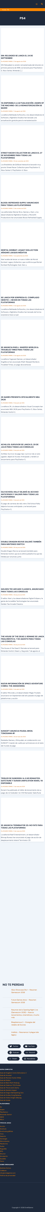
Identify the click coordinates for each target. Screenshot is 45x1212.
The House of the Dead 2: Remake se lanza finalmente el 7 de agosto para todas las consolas (22, 639)
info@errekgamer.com (7, 1173)
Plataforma (4, 1144)
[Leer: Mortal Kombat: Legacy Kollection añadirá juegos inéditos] (22, 234)
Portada (4, 9)
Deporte (3, 1136)
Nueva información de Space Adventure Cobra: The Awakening (22, 684)
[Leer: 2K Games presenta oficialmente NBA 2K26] (22, 381)
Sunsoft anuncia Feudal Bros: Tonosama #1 (17, 732)
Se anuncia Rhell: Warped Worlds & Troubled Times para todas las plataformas (20, 349)
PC (1, 1107)
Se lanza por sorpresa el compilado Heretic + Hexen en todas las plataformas (20, 300)
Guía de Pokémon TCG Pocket (10, 1085)
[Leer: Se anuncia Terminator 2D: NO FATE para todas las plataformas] (22, 809)
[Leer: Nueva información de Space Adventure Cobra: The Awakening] (22, 668)
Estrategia (3, 1139)
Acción (2, 1126)
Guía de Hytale (5, 1100)
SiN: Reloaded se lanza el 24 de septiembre (17, 56)
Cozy (2, 1134)
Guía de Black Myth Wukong (9, 1083)
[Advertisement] (22, 957)
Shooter (3, 1154)
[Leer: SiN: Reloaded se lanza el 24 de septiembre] (22, 40)
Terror (2, 1161)
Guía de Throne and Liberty (9, 1088)
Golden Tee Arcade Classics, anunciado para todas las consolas (22, 590)
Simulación (4, 1156)
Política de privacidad (7, 1176)
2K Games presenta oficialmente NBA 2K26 (20, 398)
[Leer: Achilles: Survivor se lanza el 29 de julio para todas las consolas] (22, 429)
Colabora (3, 1171)
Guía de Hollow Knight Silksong (10, 1098)
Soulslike (3, 1159)
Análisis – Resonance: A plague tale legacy (25, 1033)
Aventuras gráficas (6, 1131)
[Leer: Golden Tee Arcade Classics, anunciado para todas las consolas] (22, 573)
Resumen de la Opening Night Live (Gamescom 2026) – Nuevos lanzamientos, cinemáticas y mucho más (25, 1014)
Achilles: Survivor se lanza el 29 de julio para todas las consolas (20, 445)
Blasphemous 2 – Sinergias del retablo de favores (23, 1023)
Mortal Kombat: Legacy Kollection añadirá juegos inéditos (19, 251)
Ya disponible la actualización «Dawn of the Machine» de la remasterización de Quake (22, 105)
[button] (42, 4)
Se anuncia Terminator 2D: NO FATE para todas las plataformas (22, 826)
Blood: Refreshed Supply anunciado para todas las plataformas (20, 204)
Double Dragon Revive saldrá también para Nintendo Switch (21, 543)
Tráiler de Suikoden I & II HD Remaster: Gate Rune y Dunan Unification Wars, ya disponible (22, 780)
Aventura (3, 1129)
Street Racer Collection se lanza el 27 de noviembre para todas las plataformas (21, 155)
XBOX (2, 1117)
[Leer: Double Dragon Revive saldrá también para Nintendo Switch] (22, 526)
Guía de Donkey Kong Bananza (10, 1095)
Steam (2, 1110)
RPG (1, 1151)
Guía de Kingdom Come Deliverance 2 (13, 1073)
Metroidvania (4, 1141)
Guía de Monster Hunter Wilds (10, 1078)
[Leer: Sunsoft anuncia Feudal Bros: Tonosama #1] (22, 715)
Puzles (2, 1146)
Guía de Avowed (5, 1075)
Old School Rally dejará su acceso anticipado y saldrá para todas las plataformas (20, 494)
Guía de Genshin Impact (8, 1090)
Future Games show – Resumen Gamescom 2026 (23, 1001)
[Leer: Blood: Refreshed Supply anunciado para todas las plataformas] (22, 187)
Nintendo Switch (6, 1115)
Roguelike (3, 1149)
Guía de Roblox (5, 1080)
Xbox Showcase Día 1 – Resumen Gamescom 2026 (24, 991)
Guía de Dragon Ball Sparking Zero (12, 1093)
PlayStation (4, 1112)
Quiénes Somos (5, 1168)
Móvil (2, 1120)
